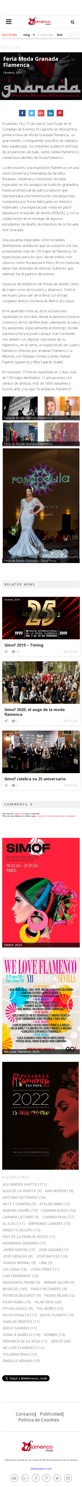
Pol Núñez (50, 1309)
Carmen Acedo (58, 1211)
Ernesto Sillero (21, 1230)
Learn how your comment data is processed (56, 816)
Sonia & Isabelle (21, 1335)
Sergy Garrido (20, 1328)
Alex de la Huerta (22, 1191)
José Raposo (52, 1256)
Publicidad (51, 1414)
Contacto (25, 1414)
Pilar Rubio (17, 1302)
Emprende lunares (49, 1224)
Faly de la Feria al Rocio (29, 1237)
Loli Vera (15, 1269)
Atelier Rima (54, 1204)
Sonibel (54, 1335)
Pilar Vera (48, 1302)
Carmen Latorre (21, 1217)
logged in (18, 813)
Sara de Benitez (21, 1322)
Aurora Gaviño (20, 1211)
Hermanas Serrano (24, 1243)
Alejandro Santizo (25, 1184)
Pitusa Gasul (18, 1309)
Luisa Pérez (44, 1269)
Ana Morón (59, 1191)
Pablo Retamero (49, 1289)
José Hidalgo (18, 1256)
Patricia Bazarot (22, 1295)
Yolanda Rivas (20, 1354)
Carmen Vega (58, 1217)
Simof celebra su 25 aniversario (35, 778)
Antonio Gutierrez (24, 1197)
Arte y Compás (19, 1204)
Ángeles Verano (21, 1361)
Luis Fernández (20, 1276)
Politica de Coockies (38, 1420)
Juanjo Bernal (19, 1263)
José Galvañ (53, 1250)
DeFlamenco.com (41, 1468)
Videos (61, 1341)
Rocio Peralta (20, 1315)
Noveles (15, 1289)
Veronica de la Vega (25, 1341)
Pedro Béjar (59, 1295)
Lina (45, 1263)
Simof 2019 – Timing (23, 645)
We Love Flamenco (23, 1348)
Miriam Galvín (59, 1282)
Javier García (19, 1250)
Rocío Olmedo (57, 1315)
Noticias (71, 652)
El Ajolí (14, 1224)
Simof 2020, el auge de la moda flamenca (34, 712)
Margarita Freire (21, 1282)
